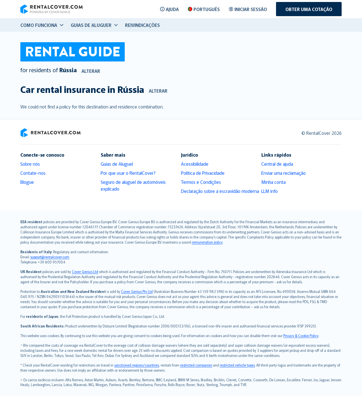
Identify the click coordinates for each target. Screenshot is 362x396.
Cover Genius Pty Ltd (137, 291)
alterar (90, 70)
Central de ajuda (277, 163)
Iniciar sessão (250, 9)
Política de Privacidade (203, 172)
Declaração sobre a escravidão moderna (220, 191)
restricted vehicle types (237, 365)
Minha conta (273, 181)
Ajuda (172, 9)
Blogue (27, 181)
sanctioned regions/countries (136, 365)
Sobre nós (30, 163)
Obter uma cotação (308, 9)
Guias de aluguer (91, 25)
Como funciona (38, 25)
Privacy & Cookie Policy (300, 335)
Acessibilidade (194, 163)
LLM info (269, 191)
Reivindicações (142, 25)
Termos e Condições (201, 181)
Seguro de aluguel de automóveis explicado (133, 185)
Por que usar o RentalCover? (128, 172)
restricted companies (196, 365)
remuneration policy (207, 242)
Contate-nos (33, 172)
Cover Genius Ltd (85, 271)
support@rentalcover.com (49, 256)
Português (206, 9)
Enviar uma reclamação (283, 172)
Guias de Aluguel (117, 163)
